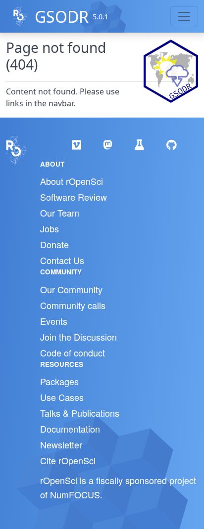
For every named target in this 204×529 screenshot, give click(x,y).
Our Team (59, 212)
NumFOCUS (75, 494)
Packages (59, 381)
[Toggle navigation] (184, 16)
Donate (54, 244)
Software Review (73, 196)
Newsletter (61, 444)
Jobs (49, 228)
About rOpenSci (71, 181)
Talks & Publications (79, 412)
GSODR (62, 16)
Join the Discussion (78, 336)
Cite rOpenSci (68, 460)
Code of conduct (72, 352)
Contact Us (62, 260)
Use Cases (62, 397)
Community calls (72, 305)
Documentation (70, 428)
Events (53, 320)
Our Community (71, 289)
